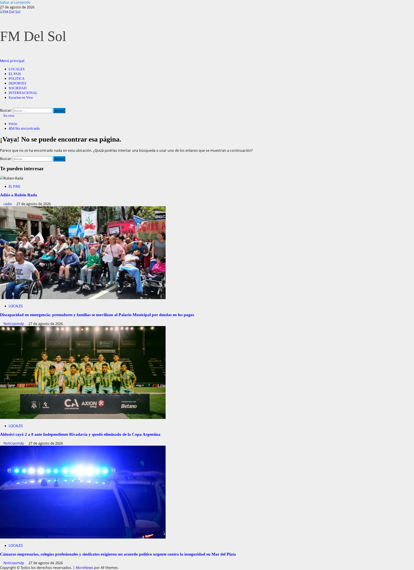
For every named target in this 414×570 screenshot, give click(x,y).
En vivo (8, 115)
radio (8, 203)
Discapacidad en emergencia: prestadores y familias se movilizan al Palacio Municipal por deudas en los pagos (97, 314)
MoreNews (84, 567)
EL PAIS (15, 74)
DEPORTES (17, 83)
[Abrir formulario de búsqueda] (1, 105)
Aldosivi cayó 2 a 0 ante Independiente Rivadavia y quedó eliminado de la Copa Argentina (80, 434)
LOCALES (17, 69)
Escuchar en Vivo (21, 97)
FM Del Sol (33, 36)
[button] (12, 60)
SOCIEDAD (18, 88)
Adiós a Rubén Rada (18, 195)
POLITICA (17, 78)
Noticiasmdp (14, 323)
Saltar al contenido (15, 2)
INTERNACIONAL (23, 93)
